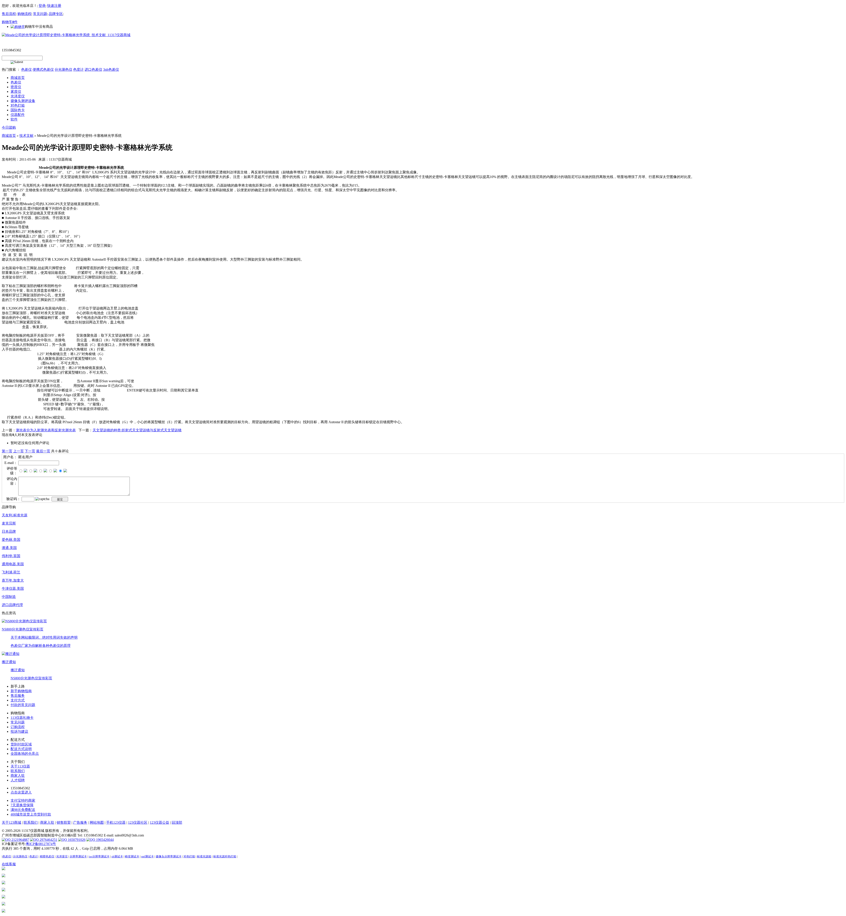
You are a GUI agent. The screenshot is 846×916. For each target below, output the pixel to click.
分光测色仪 (63, 69)
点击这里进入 (21, 792)
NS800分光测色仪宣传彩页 (22, 629)
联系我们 (18, 771)
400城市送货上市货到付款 (31, 814)
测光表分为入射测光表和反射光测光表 (46, 430)
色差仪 (26, 69)
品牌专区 (56, 14)
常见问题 (40, 14)
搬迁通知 (9, 662)
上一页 (18, 451)
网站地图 (97, 822)
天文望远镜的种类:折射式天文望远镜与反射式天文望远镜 (137, 430)
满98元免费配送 (23, 810)
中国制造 (9, 597)
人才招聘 (18, 780)
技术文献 (26, 135)
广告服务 (80, 822)
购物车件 (10, 22)
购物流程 (24, 14)
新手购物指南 (21, 691)
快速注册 (54, 5)
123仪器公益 (159, 822)
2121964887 (20, 840)
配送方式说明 (21, 749)
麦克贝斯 (9, 523)
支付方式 (18, 700)
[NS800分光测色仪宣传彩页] (24, 621)
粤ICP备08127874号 (41, 844)
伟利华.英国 (11, 556)
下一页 (30, 451)
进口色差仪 (93, 69)
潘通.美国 (9, 548)
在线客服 (9, 864)
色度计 (78, 69)
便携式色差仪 (43, 69)
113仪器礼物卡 (22, 717)
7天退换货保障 (22, 805)
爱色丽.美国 (11, 539)
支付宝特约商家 (23, 800)
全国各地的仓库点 (25, 753)
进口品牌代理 (12, 605)
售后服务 (18, 695)
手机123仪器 (116, 822)
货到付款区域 (21, 744)
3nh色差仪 (111, 69)
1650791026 (76, 840)
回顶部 (177, 822)
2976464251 (48, 840)
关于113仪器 (20, 766)
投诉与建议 (19, 731)
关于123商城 (11, 822)
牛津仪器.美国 (13, 588)
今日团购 (9, 127)
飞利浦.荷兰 (11, 572)
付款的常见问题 (23, 705)
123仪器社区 (137, 822)
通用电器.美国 (13, 564)
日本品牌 (9, 531)
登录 (42, 5)
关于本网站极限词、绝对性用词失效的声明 (44, 637)
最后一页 (43, 451)
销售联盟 (64, 822)
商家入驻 (18, 775)
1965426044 (104, 840)
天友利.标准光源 (14, 515)
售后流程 (9, 14)
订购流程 (18, 727)
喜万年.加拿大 (13, 580)
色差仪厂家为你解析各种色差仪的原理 (40, 645)
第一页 (7, 451)
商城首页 (9, 135)
